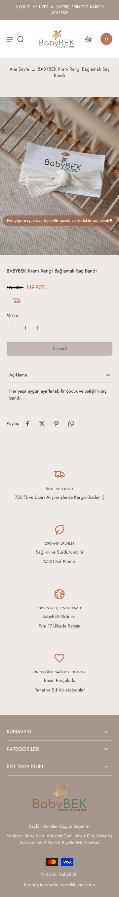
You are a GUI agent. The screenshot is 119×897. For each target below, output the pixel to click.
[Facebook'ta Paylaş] (27, 423)
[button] (59, 349)
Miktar (13, 315)
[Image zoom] (59, 176)
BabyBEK (68, 874)
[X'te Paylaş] (42, 423)
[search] (20, 39)
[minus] (13, 328)
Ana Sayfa (19, 69)
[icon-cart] (88, 39)
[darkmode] (106, 39)
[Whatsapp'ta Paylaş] (71, 423)
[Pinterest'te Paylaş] (56, 423)
